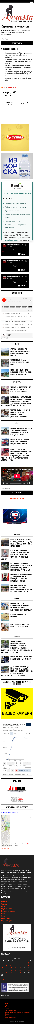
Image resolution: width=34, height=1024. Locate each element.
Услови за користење (10, 1017)
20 (15, 970)
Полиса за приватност (10, 1016)
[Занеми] (27, 483)
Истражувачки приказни (8, 911)
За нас (6, 1003)
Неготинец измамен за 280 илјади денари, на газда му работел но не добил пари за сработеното (18, 55)
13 (15, 968)
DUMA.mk (8, 338)
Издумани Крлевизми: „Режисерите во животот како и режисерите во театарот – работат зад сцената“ (18, 61)
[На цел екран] (30, 483)
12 (11, 968)
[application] (17, 476)
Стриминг (4, 904)
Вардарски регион (6, 909)
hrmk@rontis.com (12, 237)
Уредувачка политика (10, 1010)
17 (2, 970)
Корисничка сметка (17, 499)
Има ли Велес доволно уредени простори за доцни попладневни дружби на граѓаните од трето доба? (18, 67)
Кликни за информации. (10, 812)
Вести (3, 906)
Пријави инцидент (6, 921)
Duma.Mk (3, 338)
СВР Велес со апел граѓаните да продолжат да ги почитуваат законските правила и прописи (18, 73)
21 (20, 970)
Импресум (7, 1007)
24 (2, 973)
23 (28, 970)
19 (11, 970)
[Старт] (4, 483)
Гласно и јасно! (5, 918)
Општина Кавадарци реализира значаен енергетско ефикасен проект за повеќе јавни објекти (18, 78)
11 (6, 968)
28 (20, 973)
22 (24, 970)
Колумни (3, 913)
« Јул (2, 980)
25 (6, 973)
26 (11, 973)
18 (6, 970)
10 (2, 968)
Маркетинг (7, 1005)
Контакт (7, 1008)
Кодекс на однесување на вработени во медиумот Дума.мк (17, 1013)
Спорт (3, 916)
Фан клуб (4, 901)
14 (20, 968)
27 (15, 973)
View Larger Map (5, 848)
